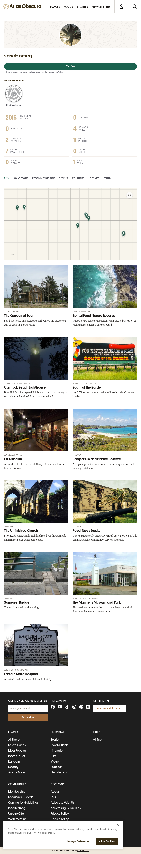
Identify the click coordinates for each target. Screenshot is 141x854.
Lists (53, 756)
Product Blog (16, 808)
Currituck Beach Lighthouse (25, 387)
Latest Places (17, 745)
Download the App (109, 708)
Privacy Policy (60, 813)
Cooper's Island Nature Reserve (97, 459)
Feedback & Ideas (20, 797)
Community (17, 784)
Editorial (57, 732)
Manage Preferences (78, 841)
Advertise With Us (62, 802)
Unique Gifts (16, 813)
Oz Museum (13, 459)
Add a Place (16, 772)
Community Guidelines (23, 802)
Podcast (56, 767)
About (55, 791)
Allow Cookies (107, 841)
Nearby (13, 767)
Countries (78, 178)
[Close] (117, 824)
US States (94, 178)
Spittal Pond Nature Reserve (94, 315)
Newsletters (59, 772)
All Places (14, 739)
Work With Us (17, 819)
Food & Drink (59, 745)
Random (14, 761)
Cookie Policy (60, 819)
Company (58, 784)
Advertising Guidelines (66, 808)
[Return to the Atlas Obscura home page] (23, 6)
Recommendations (43, 178)
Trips (96, 732)
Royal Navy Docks (86, 530)
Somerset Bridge (16, 602)
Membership (16, 791)
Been (6, 178)
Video (55, 761)
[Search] (134, 6)
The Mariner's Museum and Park (97, 602)
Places (13, 732)
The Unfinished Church (21, 530)
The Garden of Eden (19, 315)
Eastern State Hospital (21, 674)
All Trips (98, 739)
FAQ (53, 797)
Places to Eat (16, 756)
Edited (107, 178)
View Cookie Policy (44, 833)
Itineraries (57, 750)
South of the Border (87, 387)
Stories (63, 178)
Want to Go (21, 178)
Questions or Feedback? (70, 850)
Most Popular (17, 750)
